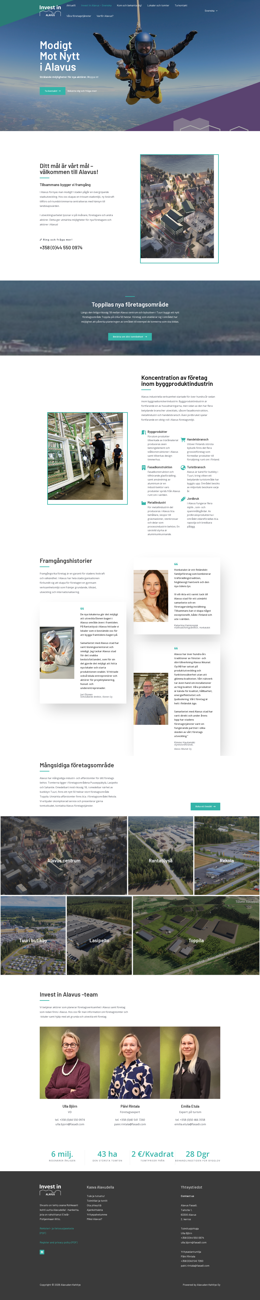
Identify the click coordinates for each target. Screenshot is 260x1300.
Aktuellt (71, 5)
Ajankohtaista (95, 1209)
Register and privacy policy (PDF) (58, 1242)
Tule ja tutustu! (96, 1196)
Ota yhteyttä (94, 1205)
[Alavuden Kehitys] (50, 10)
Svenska (209, 10)
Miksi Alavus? (94, 1219)
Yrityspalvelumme (97, 1214)
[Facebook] (42, 1252)
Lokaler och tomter (158, 5)
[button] (216, 10)
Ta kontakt (181, 5)
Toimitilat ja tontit (97, 1200)
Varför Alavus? (105, 15)
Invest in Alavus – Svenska (96, 5)
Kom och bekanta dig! (129, 5)
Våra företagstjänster (79, 15)
